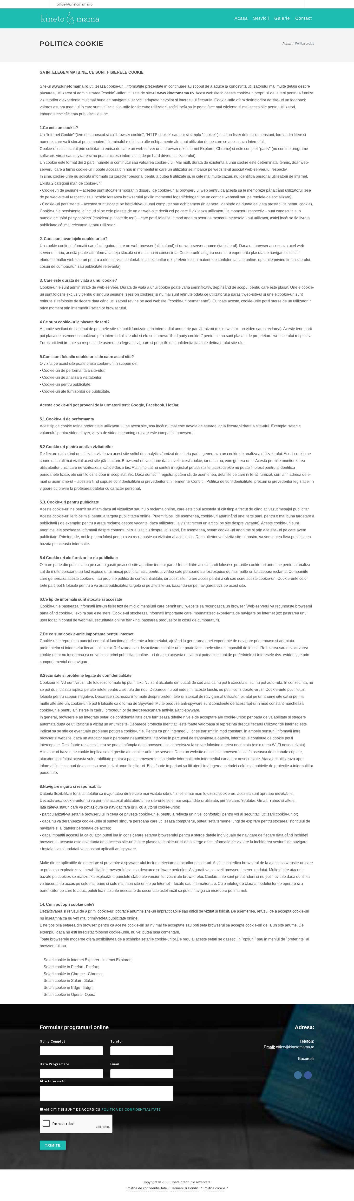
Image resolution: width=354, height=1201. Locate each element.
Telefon (117, 1041)
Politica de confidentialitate (131, 1109)
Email (114, 1064)
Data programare (54, 1064)
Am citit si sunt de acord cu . (102, 1109)
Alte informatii (53, 1081)
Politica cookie (214, 1188)
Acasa (286, 43)
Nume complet (52, 1041)
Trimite (52, 1145)
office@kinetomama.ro (74, 4)
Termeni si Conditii (185, 1188)
